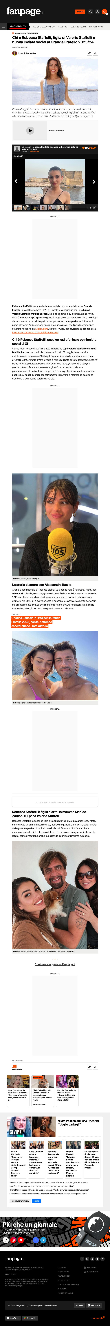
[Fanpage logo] (22, 11)
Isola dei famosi (96, 27)
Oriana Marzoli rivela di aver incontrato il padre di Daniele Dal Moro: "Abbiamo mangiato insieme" (48, 1193)
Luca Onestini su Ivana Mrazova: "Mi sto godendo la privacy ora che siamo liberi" (42, 1186)
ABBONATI (80, 11)
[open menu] (3, 26)
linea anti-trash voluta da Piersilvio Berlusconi (35, 332)
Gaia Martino (30, 53)
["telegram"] (43, 1240)
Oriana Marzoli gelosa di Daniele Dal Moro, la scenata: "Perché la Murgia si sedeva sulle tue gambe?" (49, 1190)
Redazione (62, 1289)
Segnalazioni (63, 1272)
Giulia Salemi (41, 328)
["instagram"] (13, 1240)
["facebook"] (36, 1240)
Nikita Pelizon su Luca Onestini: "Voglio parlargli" (79, 1122)
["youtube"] (21, 1240)
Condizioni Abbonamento (68, 1285)
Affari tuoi (62, 27)
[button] (95, 53)
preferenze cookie (65, 1293)
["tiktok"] (6, 1240)
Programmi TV (17, 1060)
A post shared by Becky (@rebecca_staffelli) (55, 802)
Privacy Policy (64, 1276)
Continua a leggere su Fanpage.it (55, 964)
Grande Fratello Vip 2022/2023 (26, 33)
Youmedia (62, 1267)
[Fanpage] (14, 1259)
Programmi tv (18, 26)
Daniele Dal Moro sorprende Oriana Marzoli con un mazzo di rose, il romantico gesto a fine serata (48, 1182)
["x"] (28, 1240)
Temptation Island (78, 27)
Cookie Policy (63, 1280)
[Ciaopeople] (98, 1319)
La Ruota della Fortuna (44, 27)
